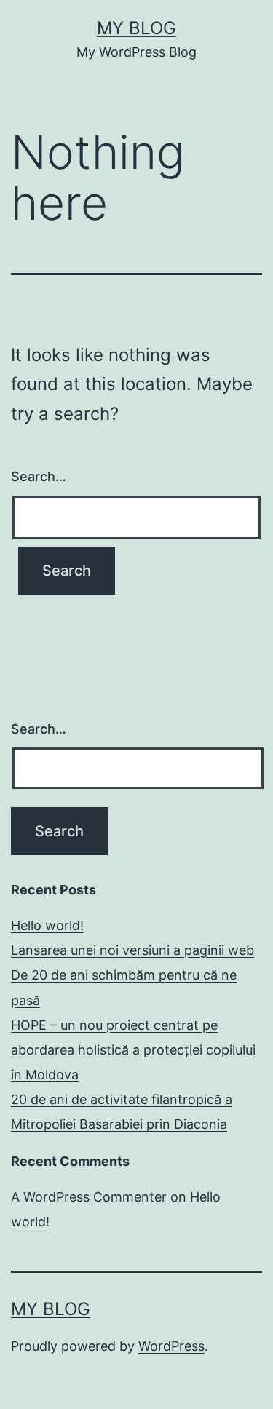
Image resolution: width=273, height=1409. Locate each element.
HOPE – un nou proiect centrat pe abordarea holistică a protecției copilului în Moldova (133, 1049)
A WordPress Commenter (89, 1196)
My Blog (136, 28)
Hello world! (47, 925)
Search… (38, 476)
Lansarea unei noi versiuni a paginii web (132, 950)
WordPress (171, 1346)
